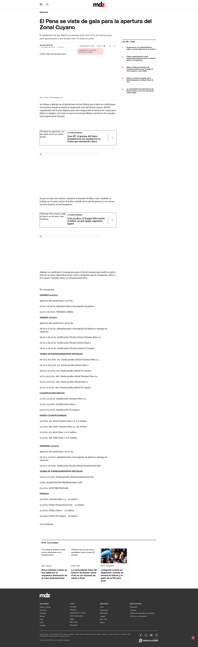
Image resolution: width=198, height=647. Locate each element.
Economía (43, 610)
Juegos (102, 616)
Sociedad (73, 607)
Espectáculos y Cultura (78, 613)
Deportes (44, 12)
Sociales (43, 625)
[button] (41, 4)
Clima (102, 607)
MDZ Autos (74, 622)
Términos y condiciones (138, 616)
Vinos (42, 622)
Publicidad (133, 607)
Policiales (43, 613)
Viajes (72, 619)
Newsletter (73, 625)
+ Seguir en (99, 46)
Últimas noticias (45, 607)
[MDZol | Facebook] (140, 635)
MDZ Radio (104, 613)
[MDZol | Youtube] (151, 635)
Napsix (102, 622)
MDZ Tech (103, 619)
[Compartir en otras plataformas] (114, 46)
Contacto (133, 610)
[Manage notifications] (193, 637)
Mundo (42, 616)
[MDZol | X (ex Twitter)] (156, 635)
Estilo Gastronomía (76, 616)
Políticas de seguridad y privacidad (142, 613)
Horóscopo (104, 610)
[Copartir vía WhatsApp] (110, 46)
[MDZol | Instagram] (146, 635)
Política (72, 604)
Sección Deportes (46, 45)
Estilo (41, 619)
